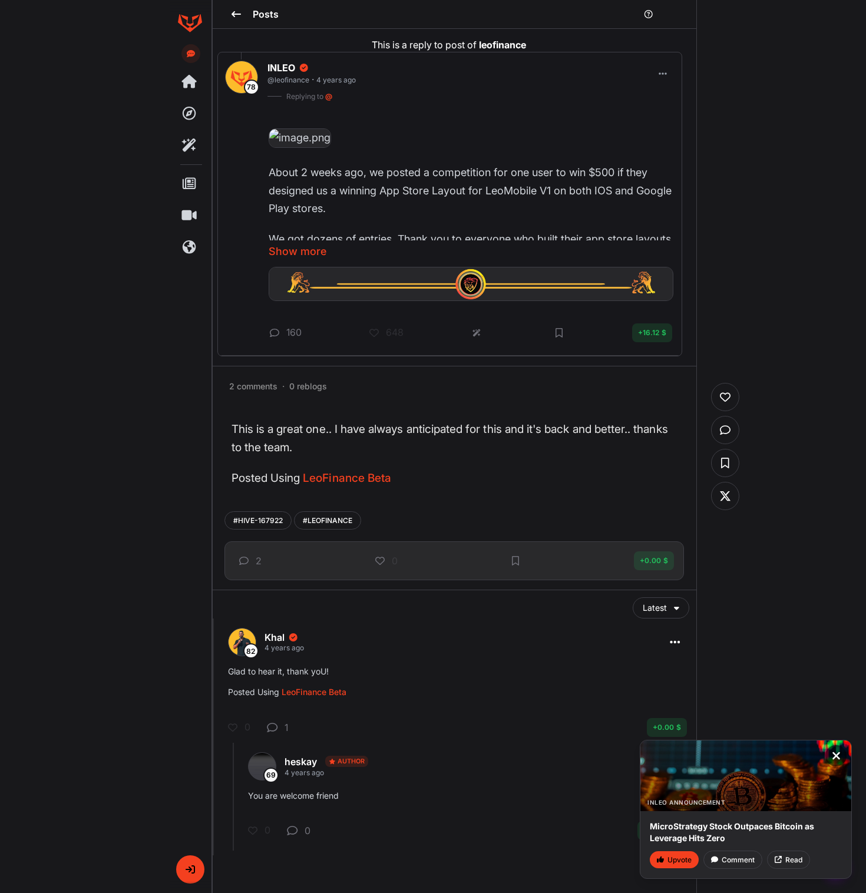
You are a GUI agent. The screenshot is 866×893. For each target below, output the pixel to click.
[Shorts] (190, 215)
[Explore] (190, 114)
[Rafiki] (190, 145)
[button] (190, 869)
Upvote (679, 859)
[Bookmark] (515, 560)
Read (793, 859)
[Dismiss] (836, 755)
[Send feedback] (190, 53)
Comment (738, 859)
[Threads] (190, 82)
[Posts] (190, 184)
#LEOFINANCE (327, 520)
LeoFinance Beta (347, 478)
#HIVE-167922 (258, 520)
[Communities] (190, 247)
